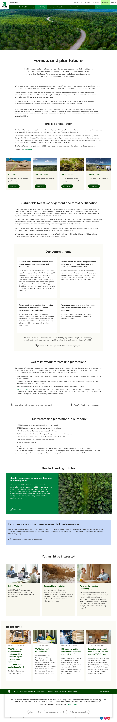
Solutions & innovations (27, 691)
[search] (106, 7)
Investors (50, 691)
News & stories (72, 691)
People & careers (60, 691)
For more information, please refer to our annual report (33, 405)
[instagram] (105, 718)
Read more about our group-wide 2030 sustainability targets (59, 346)
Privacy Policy (72, 704)
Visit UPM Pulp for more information (86, 405)
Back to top (105, 691)
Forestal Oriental (23, 389)
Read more (17, 509)
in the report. (27, 150)
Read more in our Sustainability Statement (27, 540)
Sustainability (41, 691)
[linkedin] (101, 718)
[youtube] (108, 718)
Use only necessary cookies (55, 712)
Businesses (14, 2)
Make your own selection (79, 712)
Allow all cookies (35, 712)
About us (15, 691)
